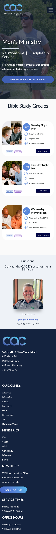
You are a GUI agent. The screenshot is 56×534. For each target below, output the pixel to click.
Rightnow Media (10, 424)
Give (4, 410)
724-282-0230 (9, 369)
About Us (6, 392)
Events (5, 401)
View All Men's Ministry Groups (28, 79)
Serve (5, 459)
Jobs (4, 419)
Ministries (7, 397)
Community (7, 450)
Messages (7, 406)
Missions (6, 455)
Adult (4, 446)
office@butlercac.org (12, 365)
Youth (5, 441)
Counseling (7, 415)
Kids (4, 437)
